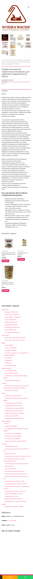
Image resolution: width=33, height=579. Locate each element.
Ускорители (8, 363)
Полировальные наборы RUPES (14, 410)
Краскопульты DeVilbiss (11, 390)
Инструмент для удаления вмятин (15, 471)
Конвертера (8, 357)
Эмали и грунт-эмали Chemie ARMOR (15, 441)
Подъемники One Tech (11, 446)
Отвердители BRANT (11, 350)
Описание (4, 90)
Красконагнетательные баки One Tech (16, 474)
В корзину (5, 260)
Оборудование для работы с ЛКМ (14, 481)
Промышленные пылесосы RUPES (14, 413)
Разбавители (8, 360)
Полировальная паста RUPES (13, 403)
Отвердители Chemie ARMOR (13, 436)
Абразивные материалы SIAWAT (14, 506)
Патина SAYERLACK (10, 330)
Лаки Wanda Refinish (11, 370)
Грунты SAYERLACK (10, 319)
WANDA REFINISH (7, 368)
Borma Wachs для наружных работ (15, 340)
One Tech (4, 444)
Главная (4, 60)
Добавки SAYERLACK (11, 322)
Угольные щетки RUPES (12, 415)
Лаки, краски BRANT (11, 348)
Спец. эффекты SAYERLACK (13, 317)
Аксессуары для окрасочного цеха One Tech (18, 456)
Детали (4, 94)
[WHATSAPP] (25, 577)
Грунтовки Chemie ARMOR (12, 438)
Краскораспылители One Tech (13, 498)
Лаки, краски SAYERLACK (12, 314)
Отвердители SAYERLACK (12, 327)
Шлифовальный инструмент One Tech (15, 501)
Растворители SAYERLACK (12, 332)
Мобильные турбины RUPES (13, 395)
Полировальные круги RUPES (13, 405)
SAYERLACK (5, 309)
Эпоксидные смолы (10, 365)
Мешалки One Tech (10, 453)
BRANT (4, 343)
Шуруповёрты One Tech (12, 496)
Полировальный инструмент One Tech (16, 483)
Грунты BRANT (9, 345)
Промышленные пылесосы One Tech (15, 491)
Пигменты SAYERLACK (11, 312)
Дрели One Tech (9, 466)
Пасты (7, 423)
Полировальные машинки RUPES (14, 408)
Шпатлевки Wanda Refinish (12, 380)
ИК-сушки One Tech (10, 468)
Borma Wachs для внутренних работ (20, 66)
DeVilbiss (4, 383)
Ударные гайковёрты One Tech (14, 493)
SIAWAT (4, 504)
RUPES (4, 393)
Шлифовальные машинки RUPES (14, 418)
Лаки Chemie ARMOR (11, 426)
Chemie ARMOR (6, 421)
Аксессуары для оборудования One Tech (17, 463)
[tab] (16, 90)
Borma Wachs (10, 60)
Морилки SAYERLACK (11, 324)
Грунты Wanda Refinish (11, 373)
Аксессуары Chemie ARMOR (13, 433)
